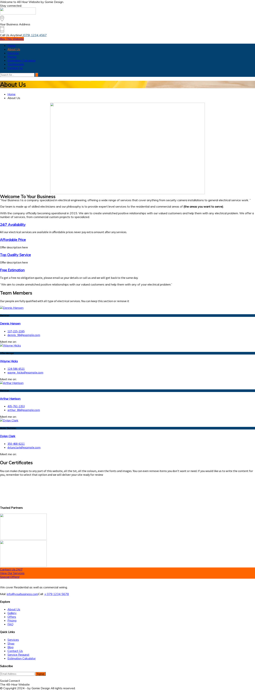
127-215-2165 (16, 331)
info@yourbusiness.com (22, 594)
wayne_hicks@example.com (25, 372)
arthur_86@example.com (23, 410)
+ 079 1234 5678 (56, 594)
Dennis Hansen (10, 323)
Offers (11, 617)
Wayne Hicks (9, 361)
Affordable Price (13, 239)
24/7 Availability (13, 224)
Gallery (12, 613)
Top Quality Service (15, 255)
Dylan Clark (7, 436)
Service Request (18, 654)
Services (13, 640)
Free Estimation (12, 270)
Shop (10, 643)
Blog (10, 647)
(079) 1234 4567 (34, 35)
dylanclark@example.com (24, 447)
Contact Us (15, 651)
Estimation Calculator (21, 658)
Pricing (11, 620)
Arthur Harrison (10, 398)
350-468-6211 (16, 444)
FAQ (10, 624)
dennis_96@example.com (23, 335)
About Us (13, 609)
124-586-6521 (16, 369)
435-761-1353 (16, 406)
